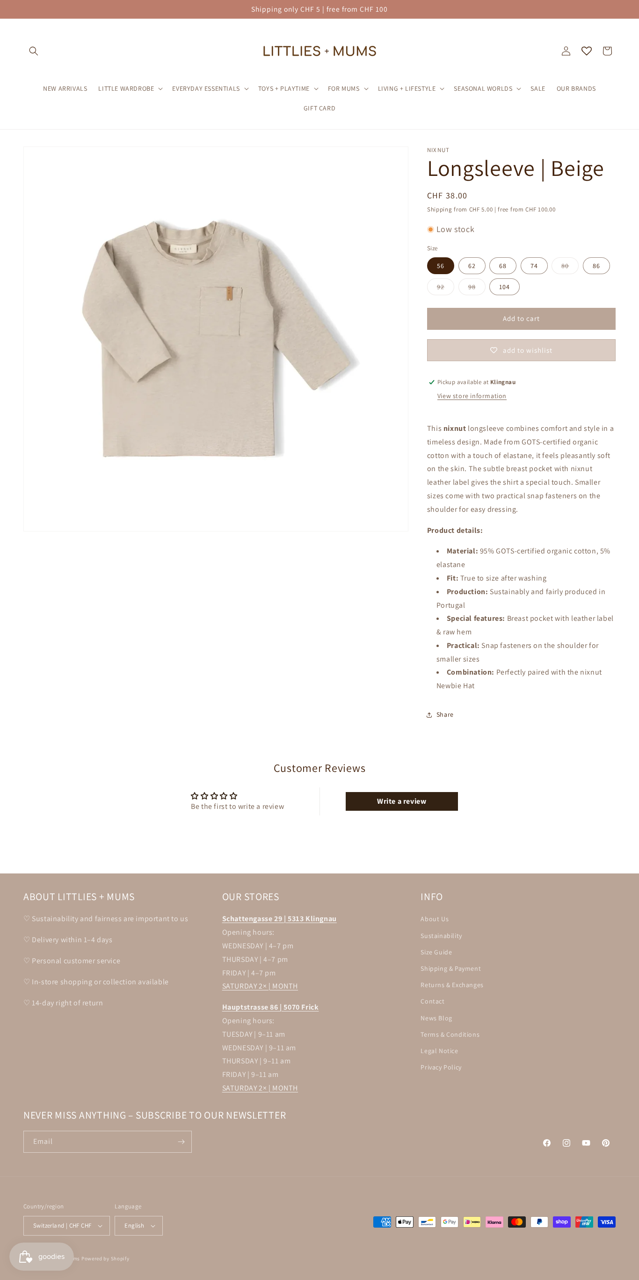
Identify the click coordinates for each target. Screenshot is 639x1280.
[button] (33, 51)
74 (534, 266)
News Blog (436, 1017)
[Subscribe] (181, 1142)
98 (477, 288)
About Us (435, 919)
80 (570, 267)
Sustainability (441, 935)
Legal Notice (439, 1050)
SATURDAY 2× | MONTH (260, 986)
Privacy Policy (441, 1066)
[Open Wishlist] (586, 51)
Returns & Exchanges (452, 985)
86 (596, 266)
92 (445, 288)
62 (472, 266)
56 (440, 266)
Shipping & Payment (451, 968)
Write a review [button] (401, 801)
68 (503, 266)
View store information (472, 396)
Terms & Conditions (450, 1034)
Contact (432, 1001)
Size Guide (436, 951)
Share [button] (445, 714)
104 (504, 287)
